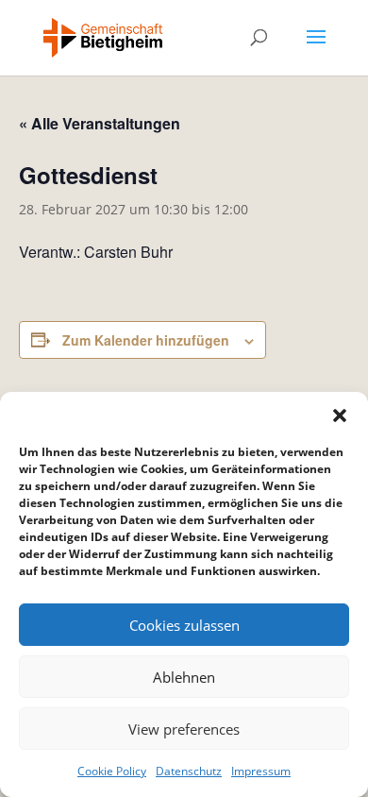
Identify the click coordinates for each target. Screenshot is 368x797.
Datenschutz (189, 771)
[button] (339, 415)
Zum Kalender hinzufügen (145, 340)
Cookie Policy (111, 771)
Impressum (261, 771)
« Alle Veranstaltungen (99, 123)
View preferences (184, 729)
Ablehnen (184, 677)
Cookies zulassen (184, 625)
